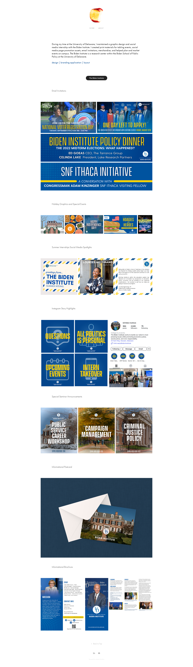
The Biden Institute (96, 78)
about (101, 28)
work (91, 28)
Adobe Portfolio (100, 659)
